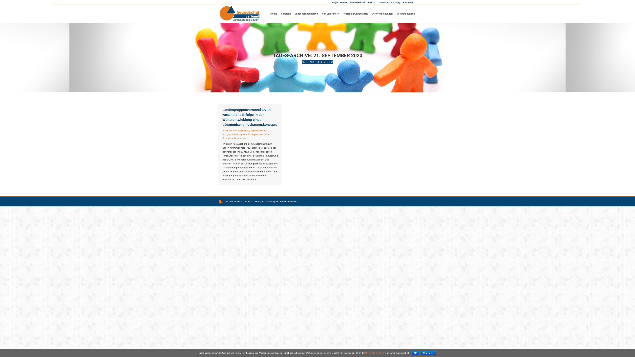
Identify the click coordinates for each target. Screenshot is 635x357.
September (323, 62)
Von (233, 134)
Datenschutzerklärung (375, 353)
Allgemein (227, 130)
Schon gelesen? (258, 130)
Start (304, 62)
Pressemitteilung (241, 130)
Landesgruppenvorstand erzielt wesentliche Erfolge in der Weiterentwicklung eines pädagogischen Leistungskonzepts (249, 117)
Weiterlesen (428, 353)
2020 (312, 62)
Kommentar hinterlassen (234, 138)
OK (415, 353)
